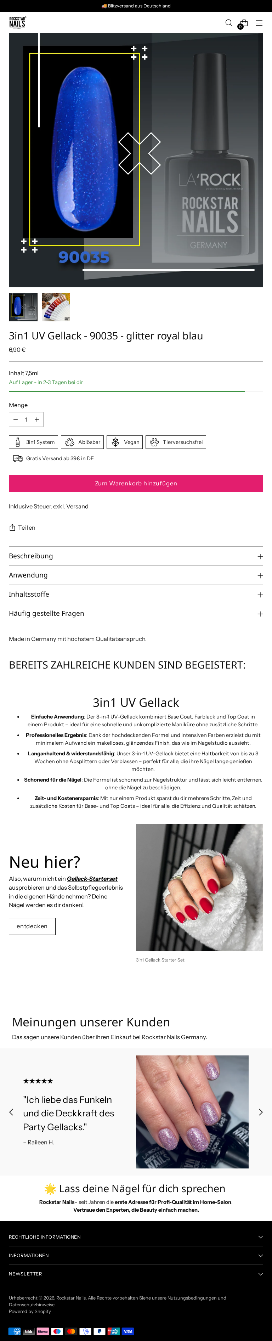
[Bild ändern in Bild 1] (23, 307)
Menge (18, 405)
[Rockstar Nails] (18, 23)
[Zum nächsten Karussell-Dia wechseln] (257, 991)
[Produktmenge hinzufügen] (36, 419)
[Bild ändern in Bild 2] (56, 307)
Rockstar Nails (71, 1298)
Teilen (27, 527)
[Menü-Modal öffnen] (259, 23)
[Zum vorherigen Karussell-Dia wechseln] (241, 991)
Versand (77, 506)
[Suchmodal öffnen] (229, 23)
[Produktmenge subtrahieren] (15, 419)
